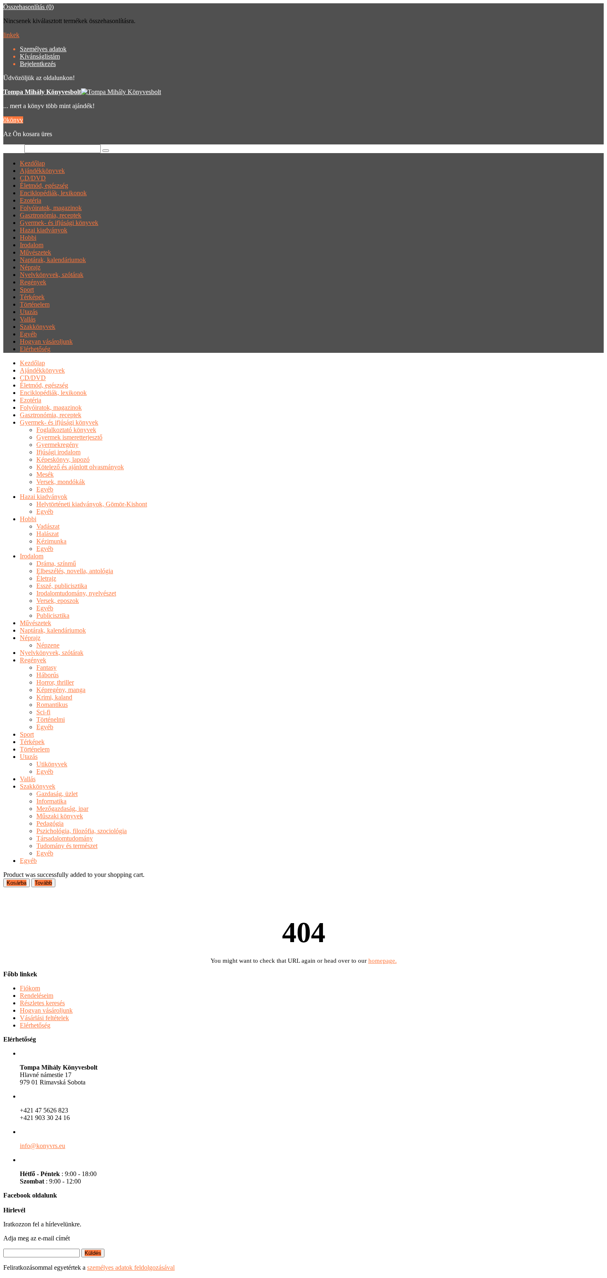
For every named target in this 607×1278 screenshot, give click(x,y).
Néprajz (30, 267)
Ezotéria (30, 200)
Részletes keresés (42, 1002)
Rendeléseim (36, 995)
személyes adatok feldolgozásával (131, 1267)
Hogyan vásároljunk (46, 341)
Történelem (35, 304)
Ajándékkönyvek (42, 170)
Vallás (28, 319)
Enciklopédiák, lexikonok (53, 192)
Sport (27, 289)
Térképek (32, 296)
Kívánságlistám (40, 56)
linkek (11, 34)
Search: (13, 148)
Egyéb (28, 334)
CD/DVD (33, 178)
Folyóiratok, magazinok (51, 207)
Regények (33, 282)
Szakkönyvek (37, 326)
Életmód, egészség (44, 185)
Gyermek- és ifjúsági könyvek (59, 222)
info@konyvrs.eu (42, 1145)
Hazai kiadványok (43, 230)
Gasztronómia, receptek (50, 215)
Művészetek (35, 252)
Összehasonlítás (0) (28, 6)
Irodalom (31, 244)
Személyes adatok (43, 48)
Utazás (29, 311)
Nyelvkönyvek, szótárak (51, 274)
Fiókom (30, 988)
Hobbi (28, 237)
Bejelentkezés (38, 63)
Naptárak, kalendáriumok (53, 259)
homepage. (382, 960)
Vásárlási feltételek (44, 1017)
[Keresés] (105, 150)
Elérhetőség (35, 348)
